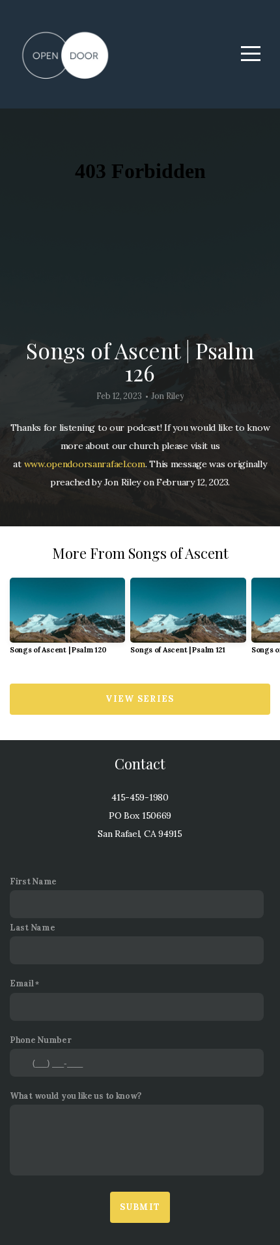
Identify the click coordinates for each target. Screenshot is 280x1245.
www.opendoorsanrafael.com (84, 464)
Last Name (32, 927)
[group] (67, 621)
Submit (140, 1207)
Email (22, 983)
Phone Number (41, 1039)
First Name (33, 881)
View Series (139, 698)
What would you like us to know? (75, 1095)
